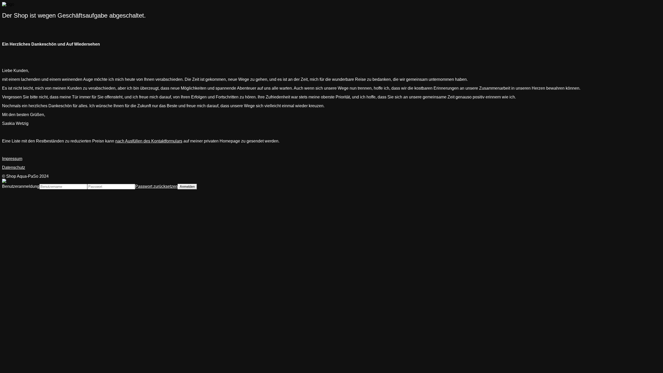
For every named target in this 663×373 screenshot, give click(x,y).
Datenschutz (13, 167)
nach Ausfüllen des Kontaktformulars (148, 141)
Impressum (12, 158)
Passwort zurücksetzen (156, 186)
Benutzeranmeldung (20, 186)
